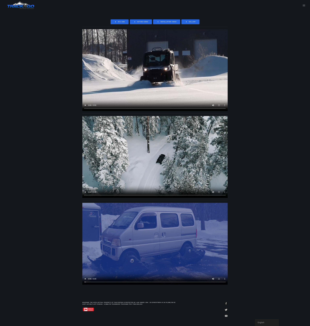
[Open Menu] (304, 5)
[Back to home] (21, 5)
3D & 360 (121, 22)
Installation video (168, 22)
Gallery (192, 22)
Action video (142, 22)
